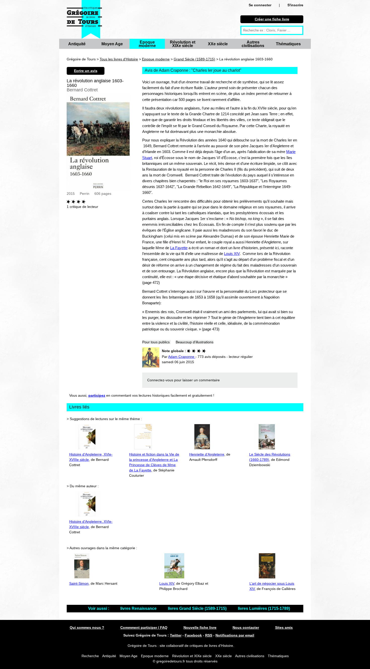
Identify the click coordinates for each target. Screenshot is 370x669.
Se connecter (260, 5)
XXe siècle (218, 44)
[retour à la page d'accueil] (84, 19)
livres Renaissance (139, 608)
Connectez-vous (160, 380)
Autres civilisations (253, 44)
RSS (208, 635)
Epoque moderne (147, 44)
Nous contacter (246, 627)
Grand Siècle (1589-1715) (194, 59)
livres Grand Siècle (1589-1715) (198, 608)
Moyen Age (112, 44)
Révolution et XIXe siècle (182, 44)
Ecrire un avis (85, 71)
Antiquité (77, 44)
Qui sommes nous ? (87, 627)
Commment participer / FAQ (143, 627)
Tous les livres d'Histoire (119, 59)
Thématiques (288, 44)
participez (96, 395)
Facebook (193, 635)
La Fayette (179, 248)
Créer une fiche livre (272, 19)
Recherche (90, 656)
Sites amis (284, 627)
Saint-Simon (79, 583)
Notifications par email (234, 635)
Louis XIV (232, 253)
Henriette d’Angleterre (206, 454)
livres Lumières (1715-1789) (264, 608)
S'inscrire (295, 5)
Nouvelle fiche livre (199, 627)
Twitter (175, 635)
